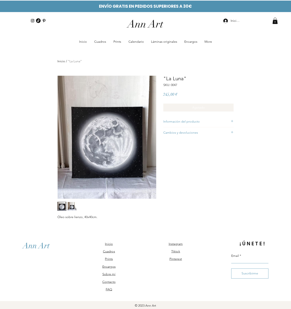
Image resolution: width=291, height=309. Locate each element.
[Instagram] (32, 20)
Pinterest (175, 259)
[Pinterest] (44, 20)
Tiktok (175, 251)
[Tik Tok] (38, 20)
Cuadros (109, 251)
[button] (275, 21)
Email (235, 255)
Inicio (61, 61)
